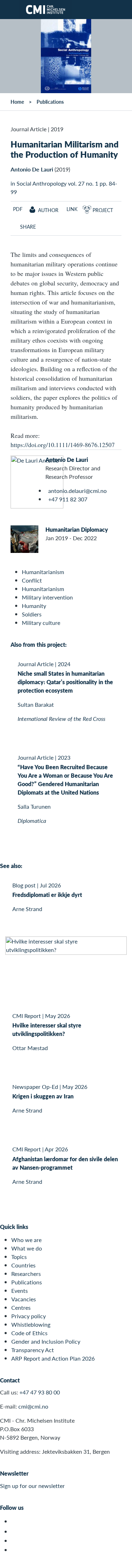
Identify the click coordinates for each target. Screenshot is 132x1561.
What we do (26, 1248)
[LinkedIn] (15, 1550)
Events (19, 1290)
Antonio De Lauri (32, 169)
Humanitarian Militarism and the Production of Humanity (65, 149)
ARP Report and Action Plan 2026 (53, 1358)
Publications (50, 101)
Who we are (26, 1240)
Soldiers (32, 614)
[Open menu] (9, 9)
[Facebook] (15, 1531)
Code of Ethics (29, 1333)
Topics (19, 1257)
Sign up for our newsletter (32, 1486)
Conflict (32, 580)
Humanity (34, 606)
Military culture (41, 623)
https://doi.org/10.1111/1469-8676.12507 (63, 444)
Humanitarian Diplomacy (76, 529)
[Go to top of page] (122, 1552)
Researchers (26, 1274)
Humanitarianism (43, 572)
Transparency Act (32, 1350)
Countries (23, 1265)
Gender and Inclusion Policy (45, 1341)
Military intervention (47, 597)
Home (17, 101)
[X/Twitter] (15, 1521)
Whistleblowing (30, 1324)
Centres (21, 1307)
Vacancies (23, 1299)
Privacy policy (28, 1316)
